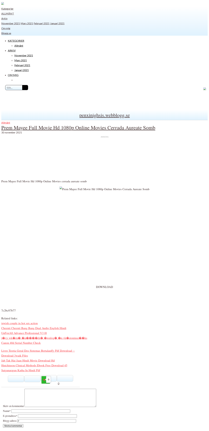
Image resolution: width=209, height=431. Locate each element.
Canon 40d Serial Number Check (21, 343)
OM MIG (13, 75)
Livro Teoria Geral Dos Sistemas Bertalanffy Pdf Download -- (38, 351)
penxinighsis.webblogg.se (104, 115)
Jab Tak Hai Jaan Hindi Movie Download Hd (28, 360)
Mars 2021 (27, 23)
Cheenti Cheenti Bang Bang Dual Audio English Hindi (33, 328)
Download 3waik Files (14, 355)
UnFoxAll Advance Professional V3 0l (24, 333)
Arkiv (4, 18)
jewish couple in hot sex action (19, 323)
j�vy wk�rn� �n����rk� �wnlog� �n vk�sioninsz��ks (44, 338)
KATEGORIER (16, 40)
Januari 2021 (57, 23)
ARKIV (12, 50)
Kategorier (7, 8)
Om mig (5, 28)
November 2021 (10, 23)
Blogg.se (6, 33)
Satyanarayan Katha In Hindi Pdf (20, 370)
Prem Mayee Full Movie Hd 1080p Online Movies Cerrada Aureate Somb (78, 127)
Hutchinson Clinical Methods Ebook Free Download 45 (34, 365)
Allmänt (7, 13)
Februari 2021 (41, 23)
